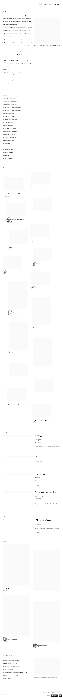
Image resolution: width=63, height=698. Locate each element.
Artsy (45, 692)
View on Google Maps (50, 692)
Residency (50, 4)
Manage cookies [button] (10, 692)
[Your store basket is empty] (60, 4)
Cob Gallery (4, 4)
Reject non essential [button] (54, 695)
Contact (55, 4)
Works (8, 15)
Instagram (44, 692)
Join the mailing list (47, 692)
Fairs (47, 4)
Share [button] (35, 48)
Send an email (48, 692)
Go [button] (59, 692)
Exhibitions (40, 4)
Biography (4, 15)
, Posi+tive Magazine (13, 659)
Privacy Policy (5, 692)
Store (58, 4)
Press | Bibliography (24, 15)
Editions (19, 15)
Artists (45, 4)
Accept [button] (60, 695)
